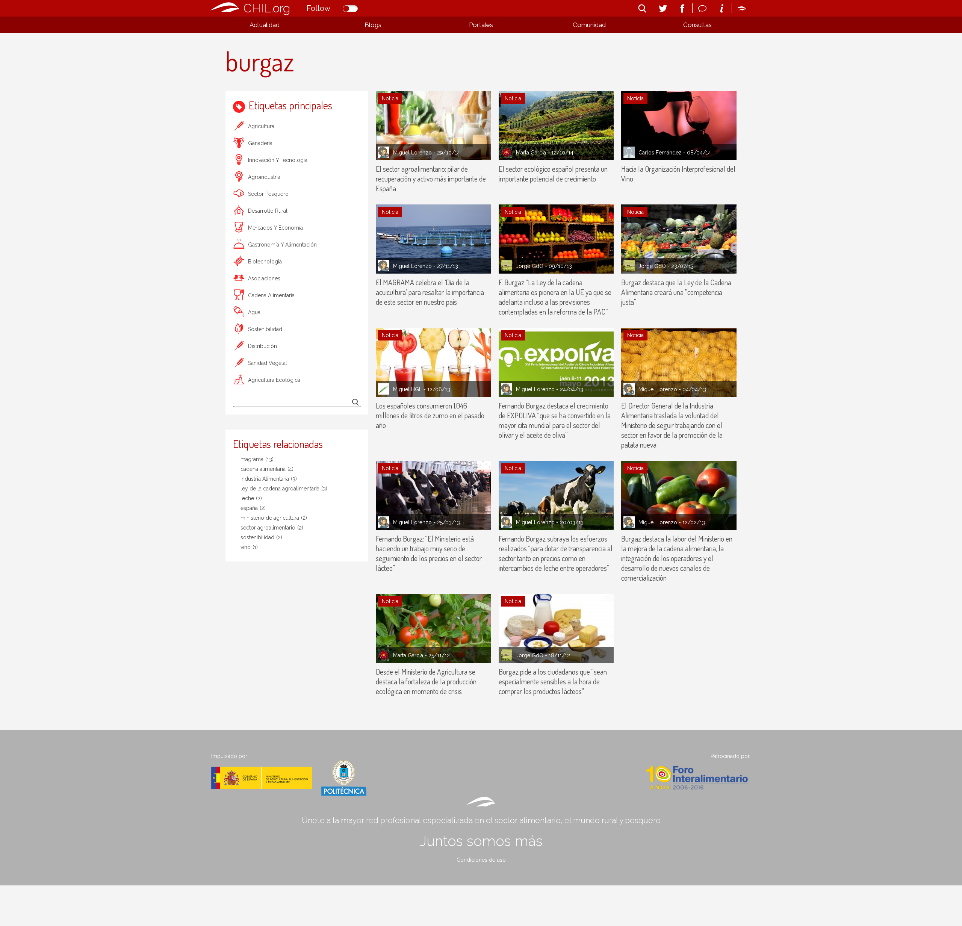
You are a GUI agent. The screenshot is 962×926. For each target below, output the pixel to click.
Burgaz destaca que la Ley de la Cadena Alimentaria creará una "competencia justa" (676, 292)
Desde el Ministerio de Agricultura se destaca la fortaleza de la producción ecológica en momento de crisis (426, 681)
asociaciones (264, 278)
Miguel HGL (407, 389)
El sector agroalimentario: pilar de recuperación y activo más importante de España (431, 178)
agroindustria (264, 177)
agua (254, 312)
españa (253, 508)
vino (249, 547)
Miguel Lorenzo (412, 153)
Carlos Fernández (660, 153)
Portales (481, 25)
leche (251, 498)
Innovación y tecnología (277, 160)
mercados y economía (275, 228)
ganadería (260, 143)
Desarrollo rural (267, 211)
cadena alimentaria (271, 295)
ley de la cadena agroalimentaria (283, 489)
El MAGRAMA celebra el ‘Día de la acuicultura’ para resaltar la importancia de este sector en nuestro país (430, 292)
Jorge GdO (529, 266)
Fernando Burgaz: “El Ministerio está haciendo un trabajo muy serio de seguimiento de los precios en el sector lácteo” (429, 553)
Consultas (697, 25)
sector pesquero (268, 194)
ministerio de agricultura (273, 518)
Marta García (531, 153)
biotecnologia (265, 262)
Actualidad (265, 25)
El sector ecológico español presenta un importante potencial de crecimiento (553, 173)
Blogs (373, 25)
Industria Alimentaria (268, 479)
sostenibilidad (265, 329)
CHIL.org (267, 8)
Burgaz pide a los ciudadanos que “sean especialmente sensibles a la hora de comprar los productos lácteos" (553, 681)
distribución (262, 346)
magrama (257, 459)
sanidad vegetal (267, 363)
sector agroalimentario (271, 528)
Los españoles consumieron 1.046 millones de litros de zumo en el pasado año (430, 415)
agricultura (261, 126)
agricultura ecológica (274, 380)
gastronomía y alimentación (282, 245)
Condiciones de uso (481, 860)
